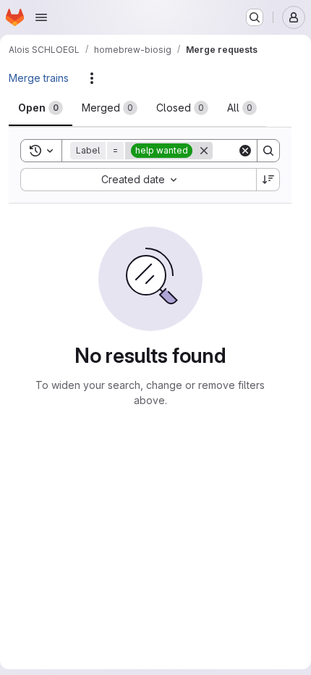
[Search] (268, 150)
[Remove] (204, 150)
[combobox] (138, 179)
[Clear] (245, 150)
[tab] (40, 108)
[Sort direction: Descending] (268, 179)
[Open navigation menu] (41, 17)
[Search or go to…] (254, 17)
